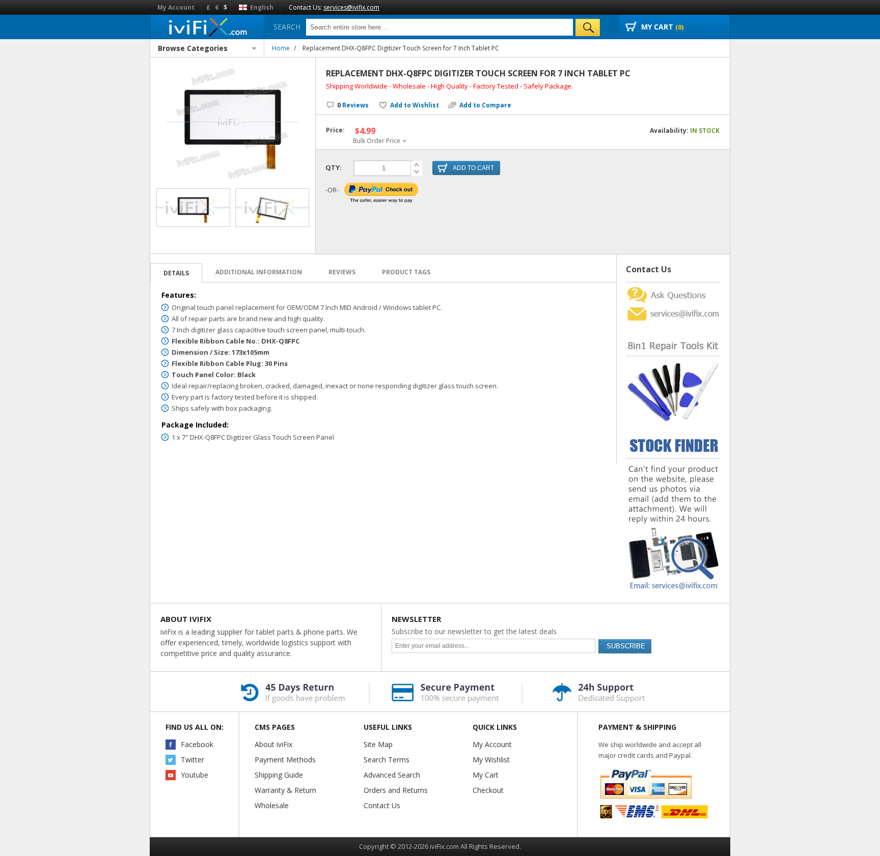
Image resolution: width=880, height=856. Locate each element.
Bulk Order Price (376, 140)
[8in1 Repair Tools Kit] (673, 326)
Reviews (353, 105)
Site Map (378, 744)
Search (286, 27)
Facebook (197, 744)
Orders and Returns (396, 790)
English (261, 7)
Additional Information (258, 272)
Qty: (333, 167)
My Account (176, 7)
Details (176, 273)
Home (281, 48)
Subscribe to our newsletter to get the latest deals (474, 631)
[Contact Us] (673, 286)
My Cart (486, 775)
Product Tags (406, 272)
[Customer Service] (673, 308)
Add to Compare (485, 105)
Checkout (488, 790)
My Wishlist (491, 759)
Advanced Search (392, 775)
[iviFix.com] (207, 27)
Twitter (192, 759)
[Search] (587, 27)
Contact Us (382, 805)
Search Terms (386, 759)
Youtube (194, 775)
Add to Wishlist (414, 105)
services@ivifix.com (351, 7)
